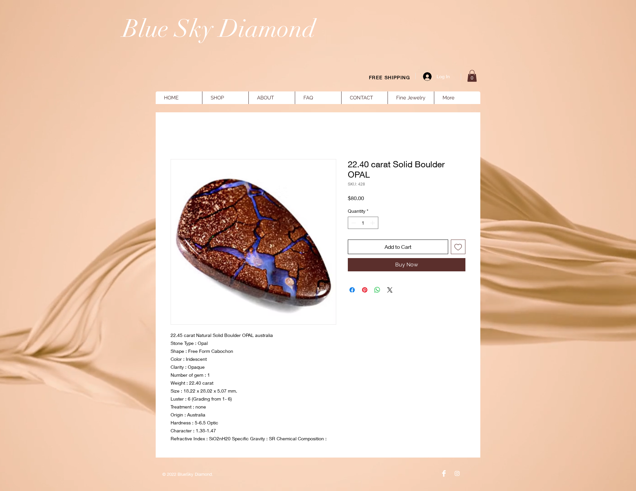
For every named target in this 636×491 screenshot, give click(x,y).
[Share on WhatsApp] (377, 290)
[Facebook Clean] (444, 473)
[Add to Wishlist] (458, 247)
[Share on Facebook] (352, 290)
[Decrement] (353, 223)
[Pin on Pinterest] (365, 290)
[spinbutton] (363, 223)
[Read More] (530, 63)
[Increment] (373, 223)
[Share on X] (390, 290)
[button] (472, 76)
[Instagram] (457, 473)
